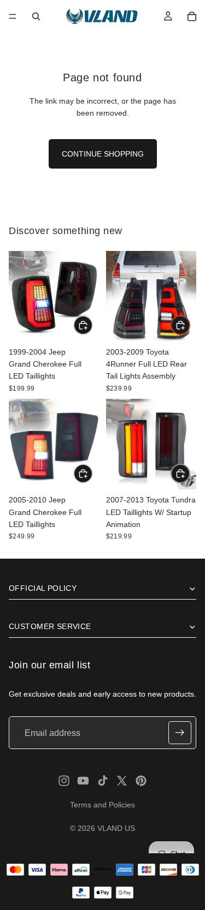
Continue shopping (103, 153)
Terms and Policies (102, 804)
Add (92, 325)
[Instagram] (64, 780)
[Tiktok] (102, 780)
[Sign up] (179, 733)
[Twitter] (121, 780)
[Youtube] (83, 780)
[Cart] (192, 16)
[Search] (36, 16)
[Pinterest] (141, 780)
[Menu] (12, 16)
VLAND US (116, 828)
